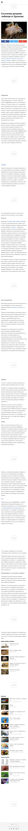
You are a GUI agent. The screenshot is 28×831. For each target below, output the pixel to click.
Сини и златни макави (15, 718)
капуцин (14, 227)
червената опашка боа (17, 307)
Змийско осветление (14, 643)
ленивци (3, 165)
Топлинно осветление (15, 669)
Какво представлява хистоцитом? (17, 766)
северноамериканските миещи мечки (12, 508)
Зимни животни (4, 10)
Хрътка (11, 705)
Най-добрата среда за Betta (16, 750)
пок (2, 499)
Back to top (14, 824)
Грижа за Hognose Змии (15, 650)
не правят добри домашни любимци (16, 221)
